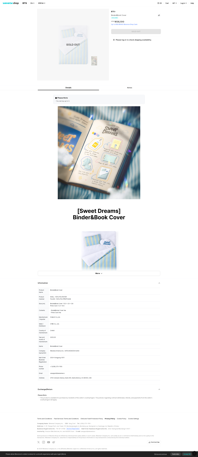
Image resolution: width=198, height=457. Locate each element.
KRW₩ (41, 3)
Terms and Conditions (44, 419)
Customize (175, 454)
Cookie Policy (121, 419)
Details (68, 88)
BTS (113, 11)
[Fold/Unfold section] (99, 283)
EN (32, 3)
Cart (167, 3)
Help (192, 3)
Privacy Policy (110, 419)
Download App (155, 442)
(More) (63, 454)
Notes (129, 88)
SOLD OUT (136, 31)
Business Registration (73, 428)
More (97, 273)
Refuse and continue (160, 454)
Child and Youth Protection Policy (92, 419)
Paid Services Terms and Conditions (66, 419)
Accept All (187, 454)
